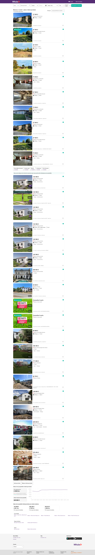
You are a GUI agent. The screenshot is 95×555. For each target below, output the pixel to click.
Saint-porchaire (16, 529)
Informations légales (29, 552)
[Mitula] (16, 1)
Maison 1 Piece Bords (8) (45, 515)
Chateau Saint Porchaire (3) (32, 522)
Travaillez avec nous (16, 537)
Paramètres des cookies (63, 552)
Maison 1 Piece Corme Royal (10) (33, 515)
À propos (14, 539)
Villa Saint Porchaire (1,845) (19, 522)
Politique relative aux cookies (40, 552)
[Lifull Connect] (76, 553)
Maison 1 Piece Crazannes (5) (60, 515)
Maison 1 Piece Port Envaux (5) (73, 515)
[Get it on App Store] (78, 538)
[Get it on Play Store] (70, 538)
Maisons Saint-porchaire (32, 529)
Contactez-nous (43, 537)
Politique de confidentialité (51, 552)
